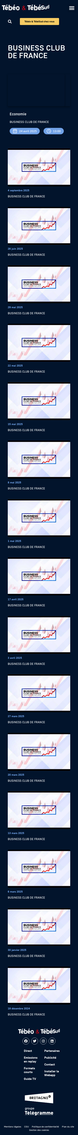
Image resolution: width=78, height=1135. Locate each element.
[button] (72, 8)
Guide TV (30, 1079)
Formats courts (29, 1070)
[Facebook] (26, 1041)
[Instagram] (43, 1041)
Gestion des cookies (39, 1130)
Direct (28, 1051)
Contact (49, 1064)
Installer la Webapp (51, 1073)
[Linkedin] (52, 1041)
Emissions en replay (30, 1059)
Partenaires (52, 1051)
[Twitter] (34, 1041)
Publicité (50, 1057)
